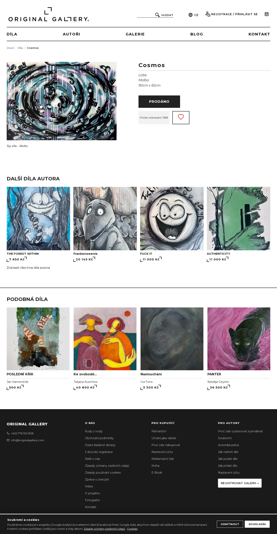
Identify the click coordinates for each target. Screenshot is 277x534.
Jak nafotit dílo (228, 452)
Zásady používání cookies (103, 472)
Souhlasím (257, 524)
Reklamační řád (162, 459)
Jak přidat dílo (227, 466)
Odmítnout (230, 524)
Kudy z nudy (94, 431)
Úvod (10, 47)
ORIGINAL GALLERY (27, 424)
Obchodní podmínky (99, 438)
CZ (196, 15)
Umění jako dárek (163, 438)
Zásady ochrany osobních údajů (107, 466)
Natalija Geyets (218, 382)
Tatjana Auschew (86, 382)
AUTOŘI (71, 34)
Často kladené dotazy (100, 445)
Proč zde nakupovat (165, 445)
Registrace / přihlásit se (234, 14)
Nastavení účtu (162, 452)
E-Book (156, 472)
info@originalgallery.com (27, 440)
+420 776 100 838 (22, 433)
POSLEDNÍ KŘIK (20, 374)
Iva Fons (146, 382)
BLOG (196, 34)
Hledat (167, 15)
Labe (142, 75)
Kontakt (90, 507)
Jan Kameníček (17, 382)
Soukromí (225, 438)
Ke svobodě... (85, 374)
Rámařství (158, 431)
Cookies (132, 528)
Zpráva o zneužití (97, 479)
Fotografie (92, 500)
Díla (20, 47)
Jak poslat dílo (228, 459)
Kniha (155, 466)
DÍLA (12, 34)
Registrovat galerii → (240, 483)
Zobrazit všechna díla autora (28, 268)
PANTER (214, 374)
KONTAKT (259, 34)
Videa (89, 486)
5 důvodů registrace (99, 452)
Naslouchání (151, 374)
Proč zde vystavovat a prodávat (240, 431)
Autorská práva (228, 445)
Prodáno (159, 102)
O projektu (92, 493)
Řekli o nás (92, 459)
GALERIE (135, 34)
